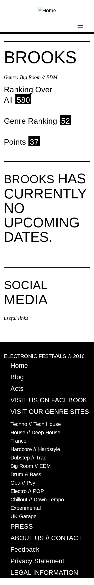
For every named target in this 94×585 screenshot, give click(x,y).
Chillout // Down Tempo (37, 499)
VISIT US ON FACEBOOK (48, 400)
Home (19, 365)
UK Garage (23, 516)
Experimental (25, 508)
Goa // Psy (22, 483)
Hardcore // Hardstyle (35, 449)
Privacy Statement (37, 561)
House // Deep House (35, 432)
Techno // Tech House (35, 424)
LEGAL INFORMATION (44, 572)
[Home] (47, 10)
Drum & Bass (25, 474)
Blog (17, 377)
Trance (18, 441)
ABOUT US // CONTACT (46, 537)
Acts (17, 388)
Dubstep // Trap (28, 458)
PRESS (21, 526)
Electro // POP (27, 491)
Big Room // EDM (38, 77)
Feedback (24, 549)
